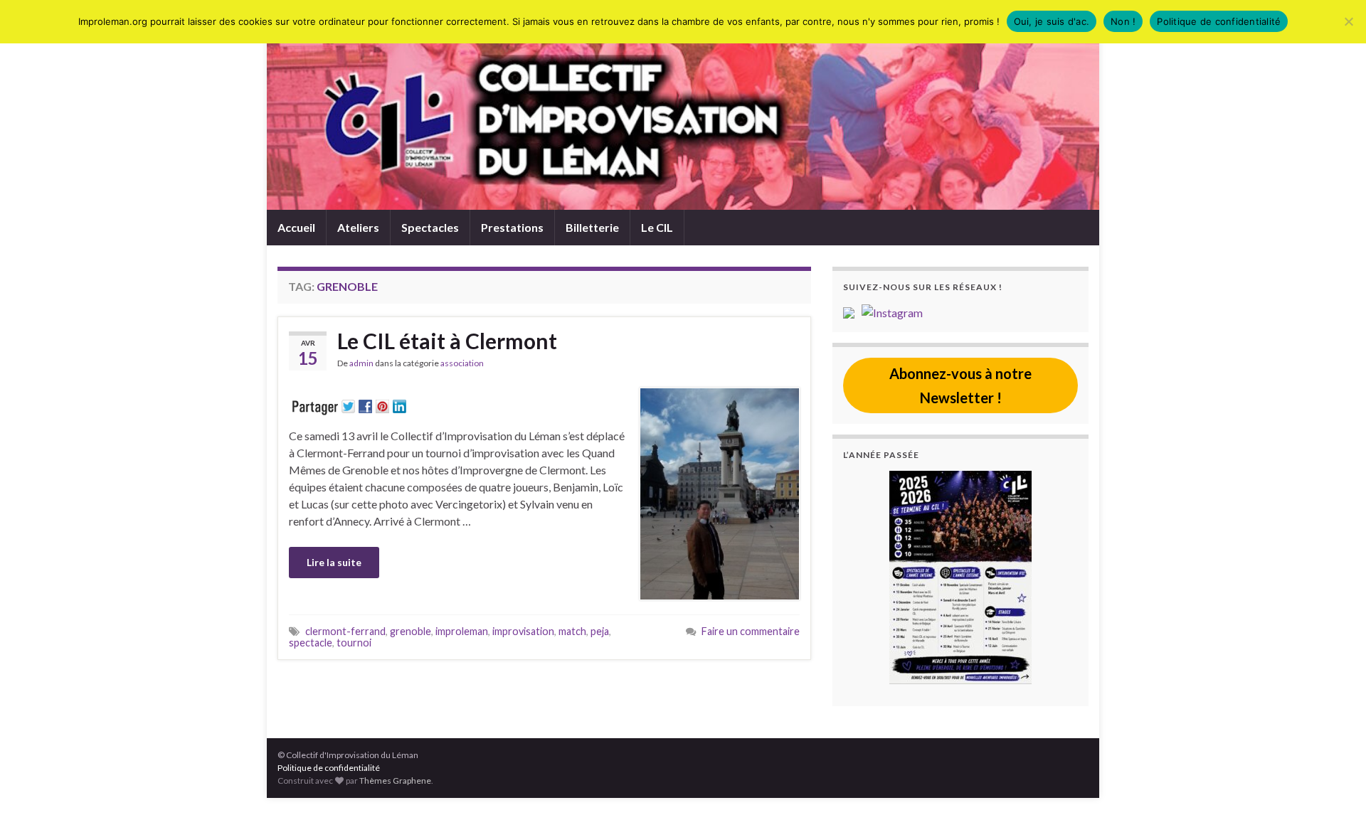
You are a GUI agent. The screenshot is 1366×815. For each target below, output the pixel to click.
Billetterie (592, 227)
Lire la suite (334, 562)
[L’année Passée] (960, 577)
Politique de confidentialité (328, 767)
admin (361, 363)
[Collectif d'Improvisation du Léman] (852, 311)
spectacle (310, 642)
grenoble (410, 631)
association (462, 363)
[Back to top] (1334, 783)
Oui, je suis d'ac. (1052, 21)
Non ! (1123, 21)
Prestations (512, 227)
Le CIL (657, 227)
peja (600, 631)
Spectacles (430, 227)
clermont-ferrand (345, 631)
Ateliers (358, 227)
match (572, 631)
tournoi (354, 642)
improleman (461, 631)
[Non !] (1348, 21)
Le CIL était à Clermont (447, 340)
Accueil (296, 227)
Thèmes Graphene (395, 780)
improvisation (523, 631)
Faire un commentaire (750, 631)
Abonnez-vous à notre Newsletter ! (960, 385)
